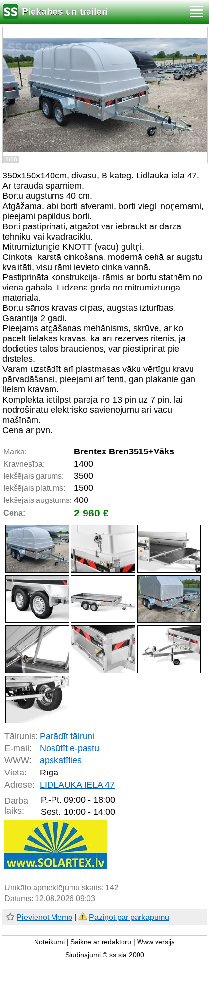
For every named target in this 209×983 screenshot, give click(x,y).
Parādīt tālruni (67, 736)
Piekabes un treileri (64, 11)
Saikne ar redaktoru (100, 942)
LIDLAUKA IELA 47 (77, 785)
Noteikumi (49, 942)
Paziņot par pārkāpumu (129, 917)
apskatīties (61, 760)
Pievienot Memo (44, 917)
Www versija (156, 942)
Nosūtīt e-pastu (69, 748)
